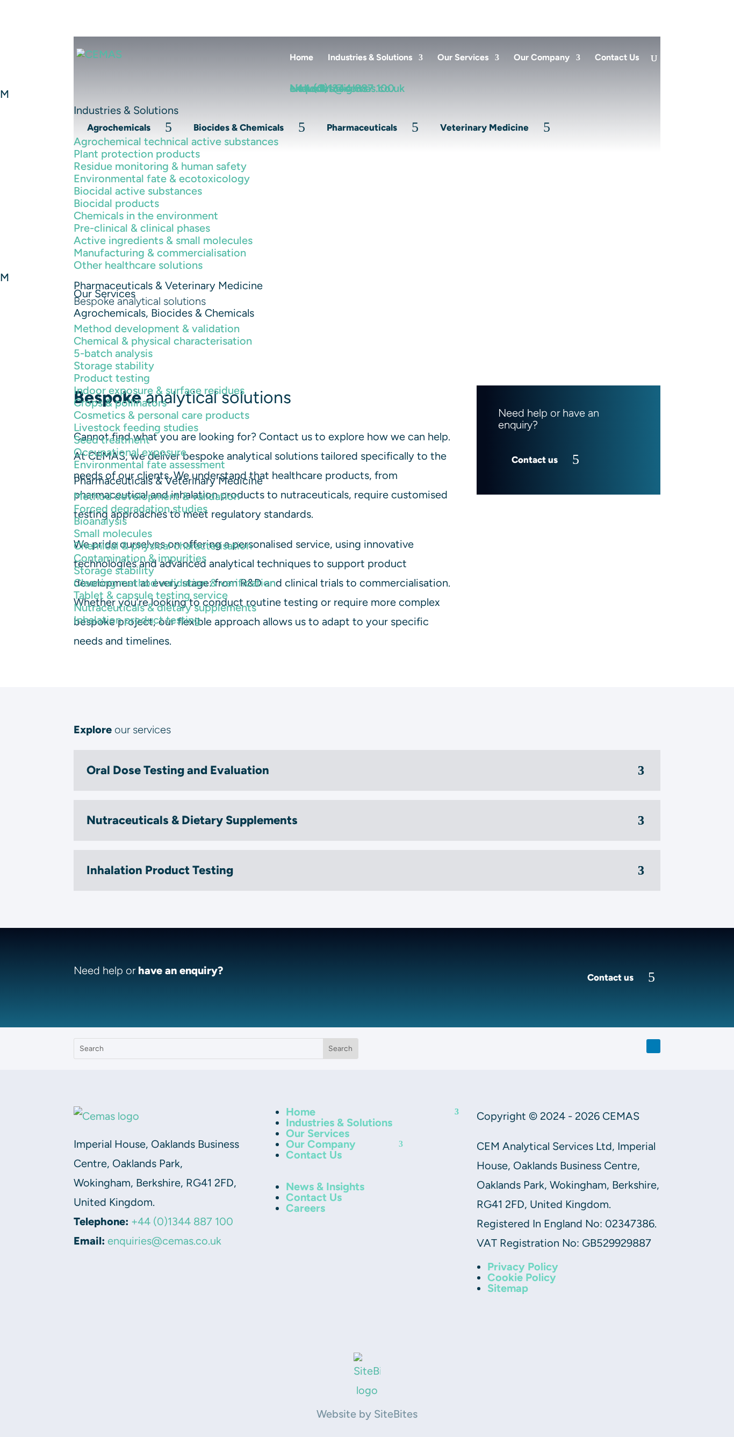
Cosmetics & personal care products (161, 415)
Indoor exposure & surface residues (159, 390)
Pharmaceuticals (362, 127)
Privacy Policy (522, 1266)
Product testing (112, 377)
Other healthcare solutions (138, 265)
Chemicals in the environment (146, 215)
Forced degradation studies (140, 508)
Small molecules (113, 533)
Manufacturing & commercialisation (160, 252)
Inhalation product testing (137, 619)
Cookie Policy (521, 1277)
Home (301, 58)
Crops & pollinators (120, 402)
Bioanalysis (100, 520)
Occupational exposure (130, 452)
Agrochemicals (118, 127)
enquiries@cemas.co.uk (164, 1240)
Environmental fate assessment (149, 464)
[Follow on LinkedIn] (653, 1046)
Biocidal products (116, 203)
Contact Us (598, 11)
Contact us (610, 977)
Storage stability (114, 365)
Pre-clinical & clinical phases (142, 227)
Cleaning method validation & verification (175, 582)
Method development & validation (157, 328)
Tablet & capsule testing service (151, 595)
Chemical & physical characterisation (163, 340)
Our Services (462, 58)
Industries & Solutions (370, 58)
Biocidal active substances (138, 190)
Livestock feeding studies (136, 427)
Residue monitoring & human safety (160, 166)
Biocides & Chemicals (238, 127)
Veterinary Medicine (484, 127)
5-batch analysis (113, 353)
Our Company (542, 58)
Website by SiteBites (367, 1413)
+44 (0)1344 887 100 (182, 1221)
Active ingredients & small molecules (163, 240)
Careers (645, 11)
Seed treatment (112, 439)
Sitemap (507, 1288)
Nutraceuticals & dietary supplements (165, 607)
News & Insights (534, 11)
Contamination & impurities (140, 558)
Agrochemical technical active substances (176, 141)
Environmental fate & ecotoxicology (162, 178)
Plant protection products (137, 153)
